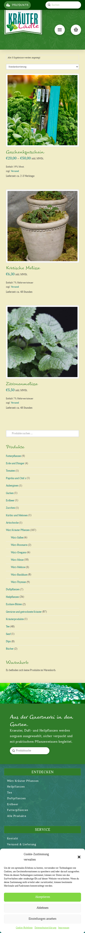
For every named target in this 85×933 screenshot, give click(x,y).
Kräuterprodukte (15, 619)
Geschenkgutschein (25, 152)
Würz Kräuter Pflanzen (18, 530)
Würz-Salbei (17, 537)
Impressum (63, 927)
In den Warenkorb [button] (44, 255)
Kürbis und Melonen (17, 515)
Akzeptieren (42, 897)
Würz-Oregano (18, 552)
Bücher (10, 648)
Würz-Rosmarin (19, 545)
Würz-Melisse (18, 567)
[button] (79, 857)
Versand (15, 171)
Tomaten (10, 470)
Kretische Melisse (23, 268)
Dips (8, 641)
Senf (8, 634)
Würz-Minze (17, 559)
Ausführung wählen (43, 139)
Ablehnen (42, 908)
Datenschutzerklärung (45, 927)
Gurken (10, 493)
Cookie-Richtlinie (24, 927)
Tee (7, 626)
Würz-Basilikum (19, 574)
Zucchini (10, 507)
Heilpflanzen (12, 597)
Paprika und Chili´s (16, 478)
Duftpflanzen (13, 589)
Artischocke (12, 522)
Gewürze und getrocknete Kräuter (24, 611)
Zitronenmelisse (22, 384)
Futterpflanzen (13, 456)
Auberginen (12, 485)
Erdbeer (10, 500)
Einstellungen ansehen (42, 919)
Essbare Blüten (14, 604)
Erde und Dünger (15, 463)
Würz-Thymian (18, 582)
